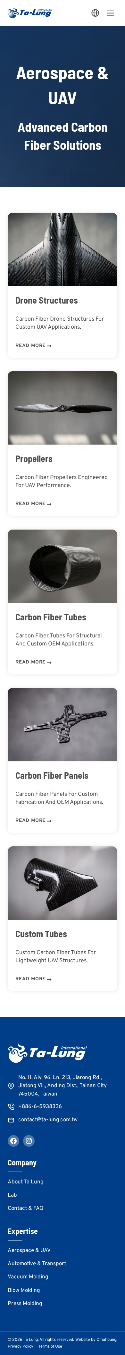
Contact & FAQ (25, 1208)
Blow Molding (24, 1290)
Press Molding (25, 1303)
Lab (12, 1195)
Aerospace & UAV (29, 1250)
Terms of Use (50, 1346)
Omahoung (106, 1339)
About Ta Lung (26, 1182)
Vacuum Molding (28, 1277)
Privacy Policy (20, 1346)
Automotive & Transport (37, 1263)
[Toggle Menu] (110, 13)
